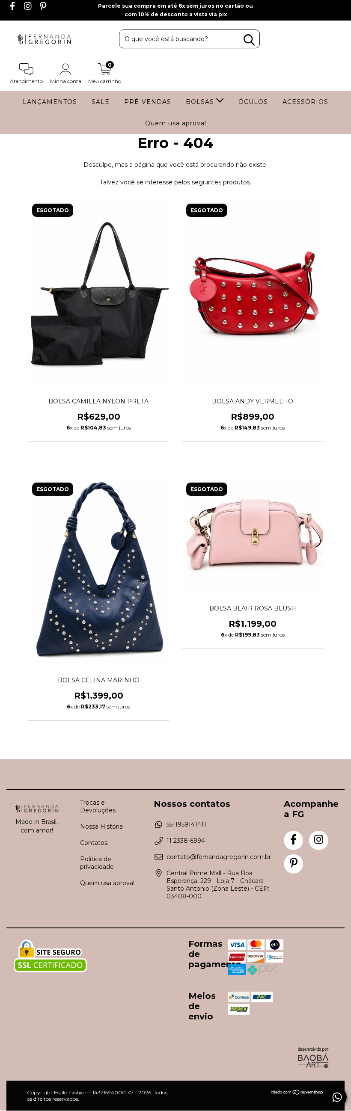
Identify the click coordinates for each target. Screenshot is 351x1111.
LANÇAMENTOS (50, 102)
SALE (101, 102)
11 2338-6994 (186, 840)
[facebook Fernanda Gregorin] (13, 7)
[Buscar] (249, 40)
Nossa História (101, 826)
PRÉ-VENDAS (147, 102)
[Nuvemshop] (297, 1093)
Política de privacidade (97, 863)
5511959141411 (186, 824)
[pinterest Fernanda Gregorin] (43, 7)
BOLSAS (201, 102)
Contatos (93, 843)
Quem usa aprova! (175, 123)
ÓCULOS (253, 102)
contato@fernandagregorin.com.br (219, 857)
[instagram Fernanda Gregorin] (29, 7)
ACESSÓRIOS (305, 102)
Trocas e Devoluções (98, 806)
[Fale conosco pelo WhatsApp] (337, 1097)
